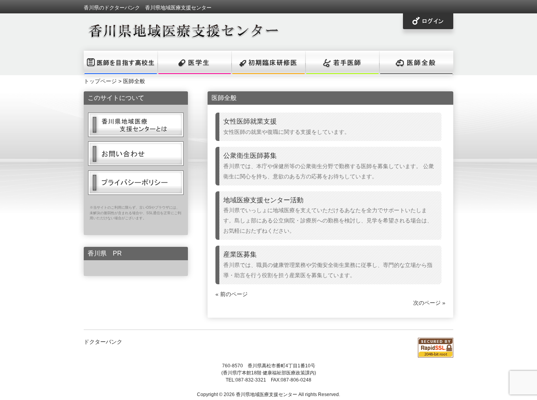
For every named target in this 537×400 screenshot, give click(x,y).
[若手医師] (342, 63)
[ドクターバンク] (182, 36)
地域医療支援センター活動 (263, 200)
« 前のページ (231, 294)
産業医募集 (240, 254)
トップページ (100, 81)
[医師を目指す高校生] (121, 63)
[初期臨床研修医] (268, 63)
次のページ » (429, 303)
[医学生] (195, 63)
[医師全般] (416, 63)
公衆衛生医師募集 (250, 155)
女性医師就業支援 (250, 121)
